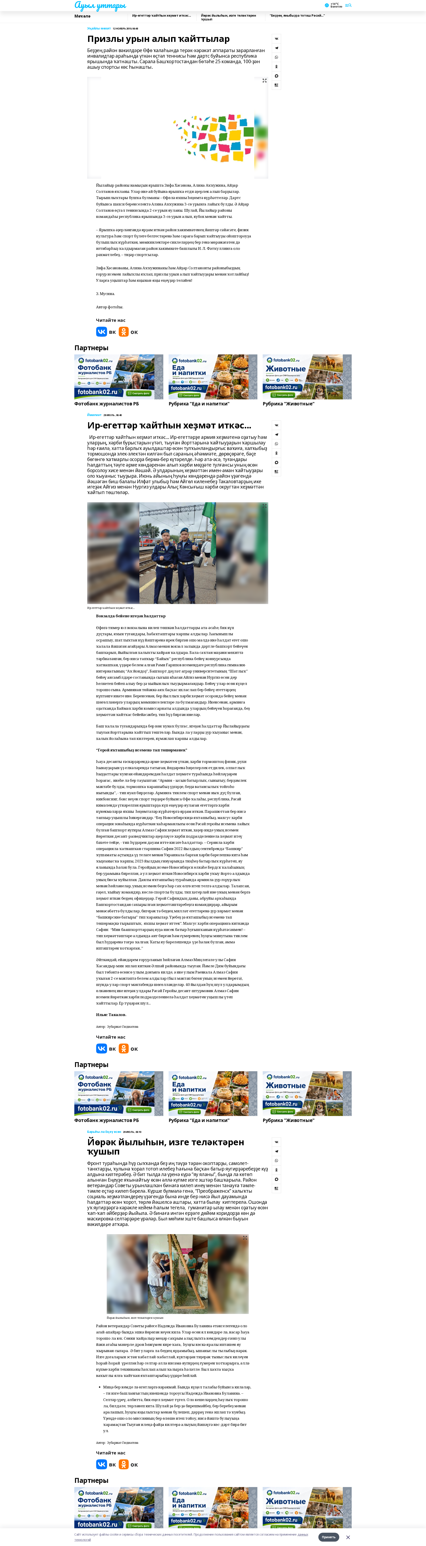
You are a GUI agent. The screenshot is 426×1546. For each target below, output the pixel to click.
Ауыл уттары (99, 4)
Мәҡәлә (82, 16)
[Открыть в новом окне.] (106, 332)
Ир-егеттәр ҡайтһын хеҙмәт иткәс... (161, 16)
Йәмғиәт (94, 415)
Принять (329, 1537)
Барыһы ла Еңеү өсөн (104, 1132)
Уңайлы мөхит (99, 28)
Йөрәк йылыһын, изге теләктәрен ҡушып (228, 17)
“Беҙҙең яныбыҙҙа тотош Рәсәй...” (297, 16)
